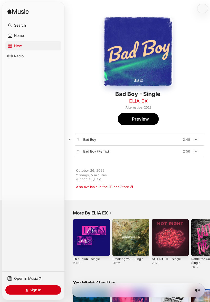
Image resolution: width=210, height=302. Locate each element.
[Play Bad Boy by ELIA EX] (78, 139)
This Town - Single (86, 259)
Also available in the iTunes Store (102, 187)
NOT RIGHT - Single (166, 259)
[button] (33, 25)
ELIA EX (138, 101)
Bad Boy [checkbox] (89, 139)
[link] (92, 213)
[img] (18, 12)
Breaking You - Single (127, 259)
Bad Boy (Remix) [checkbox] (96, 151)
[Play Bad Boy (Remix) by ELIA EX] (78, 151)
